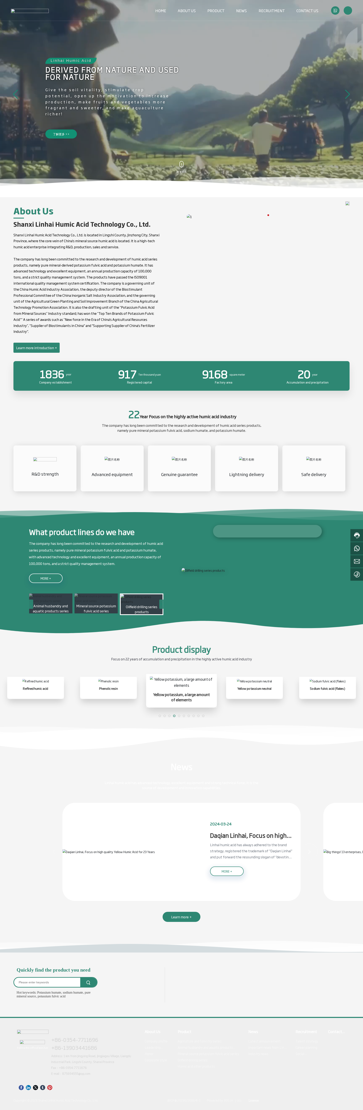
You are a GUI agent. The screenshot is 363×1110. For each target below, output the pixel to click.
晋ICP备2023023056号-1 (184, 1100)
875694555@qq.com (76, 1073)
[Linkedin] (28, 1087)
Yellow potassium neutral (181, 688)
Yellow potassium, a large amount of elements (108, 695)
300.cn (228, 1100)
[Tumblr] (42, 1087)
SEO (239, 1100)
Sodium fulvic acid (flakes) (254, 688)
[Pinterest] (49, 1087)
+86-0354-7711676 (73, 1067)
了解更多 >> (61, 134)
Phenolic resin (35, 688)
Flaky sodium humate (327, 688)
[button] (15, 94)
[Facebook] (21, 1087)
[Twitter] (35, 1087)
